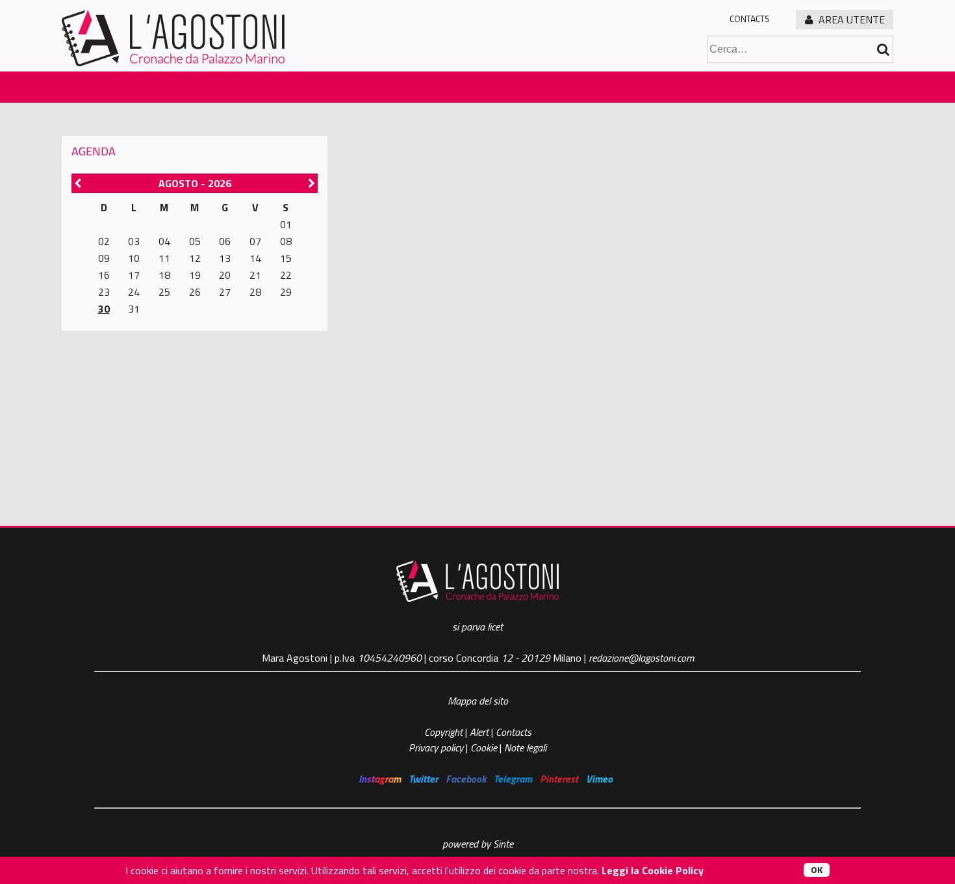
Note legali (525, 747)
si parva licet (477, 626)
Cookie (483, 747)
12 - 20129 (525, 658)
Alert (479, 732)
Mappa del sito (478, 700)
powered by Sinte (477, 844)
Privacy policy (436, 747)
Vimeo (599, 778)
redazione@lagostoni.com (641, 658)
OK (816, 869)
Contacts (750, 18)
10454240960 (389, 658)
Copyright (444, 732)
